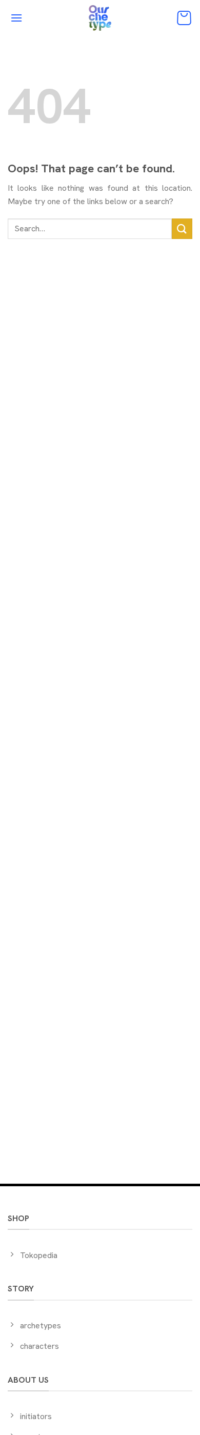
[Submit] (182, 228)
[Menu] (16, 18)
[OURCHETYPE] (100, 18)
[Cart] (184, 18)
